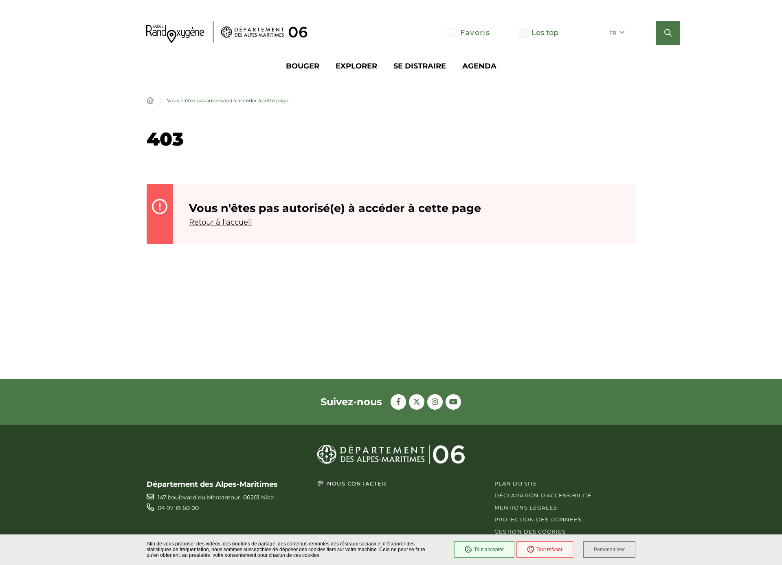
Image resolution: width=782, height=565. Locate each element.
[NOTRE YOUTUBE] (453, 402)
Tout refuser (549, 549)
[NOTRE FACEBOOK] (398, 402)
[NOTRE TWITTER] (417, 402)
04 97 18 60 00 (178, 508)
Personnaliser (609, 549)
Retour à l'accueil (220, 222)
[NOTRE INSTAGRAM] (435, 402)
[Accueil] (150, 101)
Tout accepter (489, 549)
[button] (668, 33)
